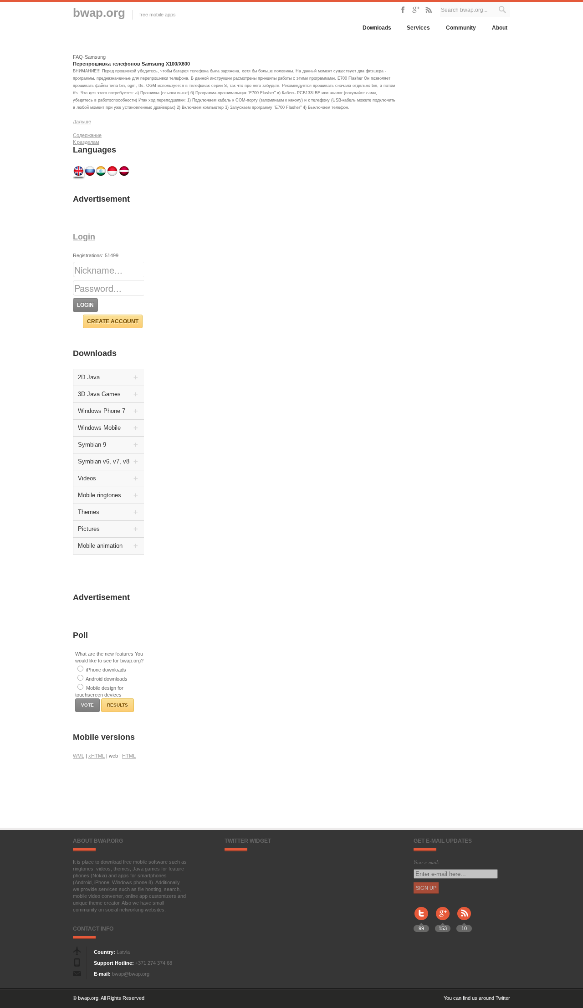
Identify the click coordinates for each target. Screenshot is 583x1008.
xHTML (96, 756)
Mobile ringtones (99, 495)
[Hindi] (101, 171)
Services (418, 28)
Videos (87, 478)
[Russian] (90, 171)
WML (78, 756)
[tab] (109, 377)
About (499, 28)
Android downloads (107, 679)
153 (443, 928)
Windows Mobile (99, 427)
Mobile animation (100, 545)
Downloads (377, 28)
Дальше (82, 121)
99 (421, 928)
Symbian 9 (92, 444)
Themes (88, 512)
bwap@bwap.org (130, 974)
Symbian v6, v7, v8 (103, 461)
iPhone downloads (106, 669)
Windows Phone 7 (101, 410)
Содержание (87, 135)
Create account (112, 321)
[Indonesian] (112, 171)
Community (461, 28)
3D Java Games (99, 394)
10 (464, 928)
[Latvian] (124, 171)
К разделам (86, 142)
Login (84, 236)
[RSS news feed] (428, 9)
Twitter (503, 998)
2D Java (89, 377)
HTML (129, 756)
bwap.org (99, 13)
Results (117, 705)
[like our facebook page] (403, 9)
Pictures (89, 528)
